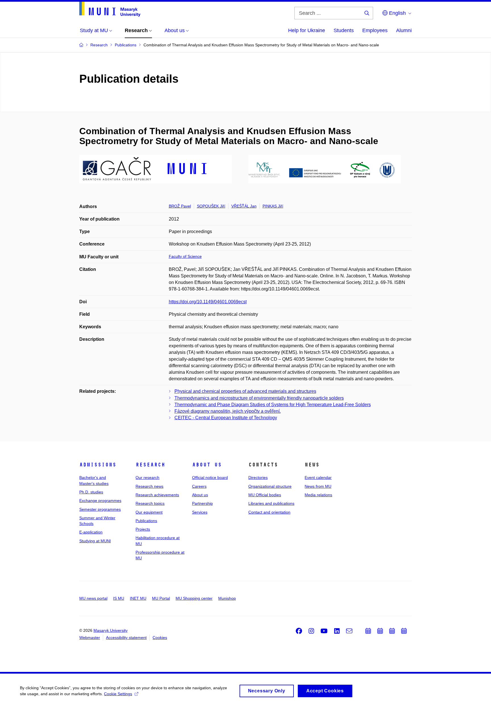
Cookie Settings (118, 694)
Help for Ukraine (306, 30)
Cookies (160, 637)
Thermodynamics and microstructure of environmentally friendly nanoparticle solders (259, 398)
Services (199, 512)
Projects (143, 529)
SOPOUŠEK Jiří (211, 206)
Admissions (97, 465)
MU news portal (93, 598)
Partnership (202, 503)
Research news (149, 486)
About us (207, 465)
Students (344, 30)
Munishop (227, 598)
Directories (258, 477)
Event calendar (318, 477)
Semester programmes (100, 509)
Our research (147, 477)
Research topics (150, 503)
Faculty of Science (185, 256)
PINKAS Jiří (273, 206)
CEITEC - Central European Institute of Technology (225, 417)
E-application (91, 532)
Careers (199, 486)
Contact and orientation (269, 512)
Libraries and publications (271, 503)
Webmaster (89, 637)
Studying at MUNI (95, 541)
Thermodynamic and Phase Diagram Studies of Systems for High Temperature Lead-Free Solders (272, 404)
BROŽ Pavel (180, 206)
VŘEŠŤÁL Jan (244, 206)
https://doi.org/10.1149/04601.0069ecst (208, 301)
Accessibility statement (126, 637)
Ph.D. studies (91, 492)
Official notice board (210, 477)
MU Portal (161, 598)
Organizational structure (270, 486)
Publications (146, 520)
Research (150, 465)
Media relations (318, 495)
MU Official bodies (264, 495)
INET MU (138, 598)
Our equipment (149, 512)
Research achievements (157, 495)
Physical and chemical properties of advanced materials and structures (245, 391)
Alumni (404, 30)
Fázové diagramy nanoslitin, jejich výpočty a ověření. (227, 411)
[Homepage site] (109, 9)
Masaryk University (110, 630)
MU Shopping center (194, 598)
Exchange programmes (100, 500)
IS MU (118, 598)
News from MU (318, 486)
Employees (375, 30)
